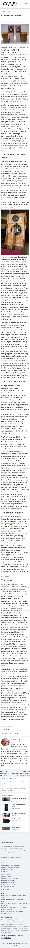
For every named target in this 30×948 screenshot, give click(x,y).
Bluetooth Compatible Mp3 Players (10, 867)
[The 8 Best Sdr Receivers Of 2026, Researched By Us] (6, 821)
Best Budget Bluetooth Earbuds (9, 878)
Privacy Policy (12, 935)
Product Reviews (5, 889)
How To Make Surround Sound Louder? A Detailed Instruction (12, 912)
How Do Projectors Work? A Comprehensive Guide (12, 900)
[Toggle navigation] (26, 4)
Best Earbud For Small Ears (8, 880)
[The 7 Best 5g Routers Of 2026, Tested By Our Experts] (6, 828)
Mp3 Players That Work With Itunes (10, 865)
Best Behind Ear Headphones (9, 887)
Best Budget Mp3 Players (18, 813)
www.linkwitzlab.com (19, 193)
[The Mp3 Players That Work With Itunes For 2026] (6, 799)
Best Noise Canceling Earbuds (9, 884)
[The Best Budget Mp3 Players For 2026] (6, 814)
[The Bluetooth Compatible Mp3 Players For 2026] (6, 807)
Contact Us (20, 935)
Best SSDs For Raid (6, 876)
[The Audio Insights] (10, 4)
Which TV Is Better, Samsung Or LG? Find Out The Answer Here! (14, 904)
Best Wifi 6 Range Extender (8, 882)
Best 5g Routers (15, 827)
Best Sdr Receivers (16, 818)
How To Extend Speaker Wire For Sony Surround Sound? (13, 896)
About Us (4, 935)
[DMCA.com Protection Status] (6, 937)
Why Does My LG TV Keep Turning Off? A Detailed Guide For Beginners (14, 908)
